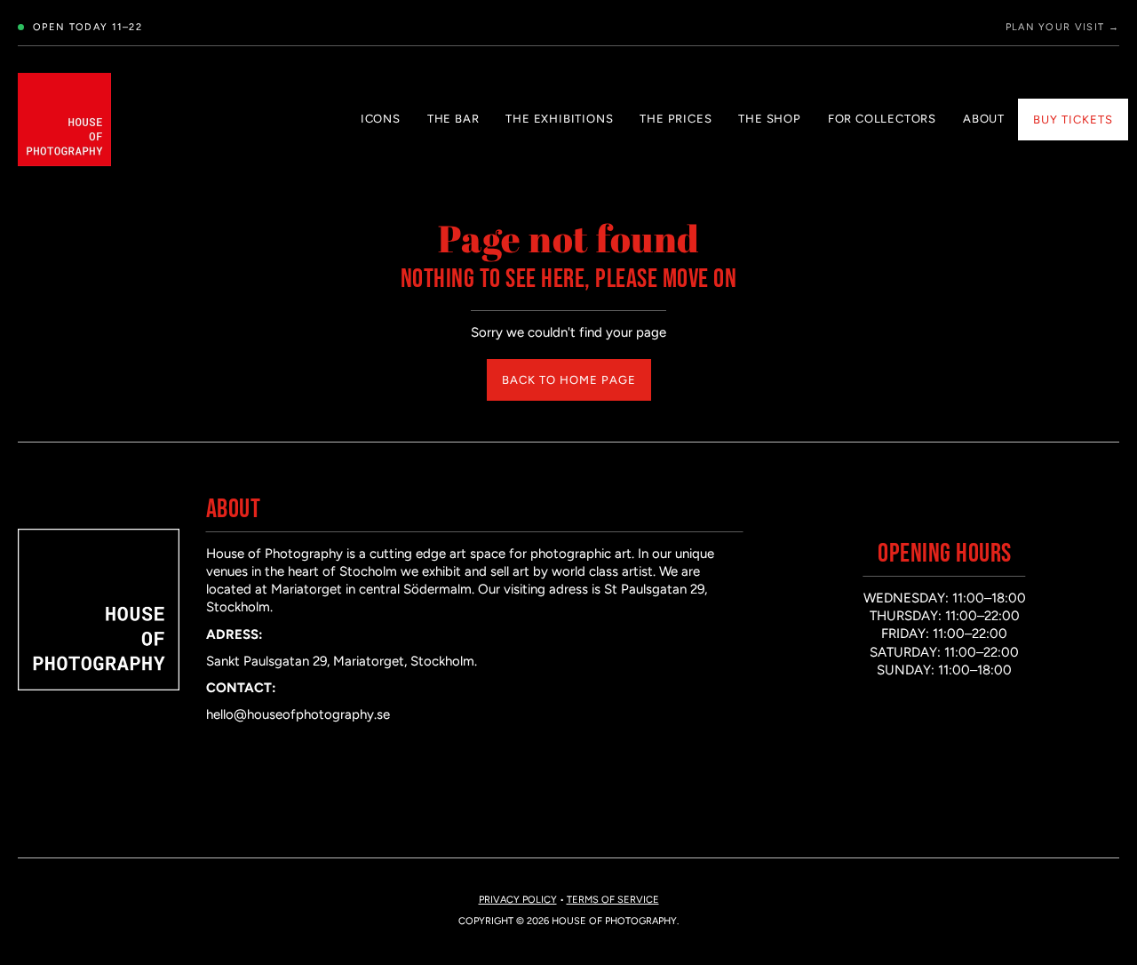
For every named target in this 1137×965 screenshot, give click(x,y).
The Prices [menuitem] (676, 118)
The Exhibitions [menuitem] (559, 118)
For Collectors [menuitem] (882, 118)
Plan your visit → (1062, 27)
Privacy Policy (518, 899)
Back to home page (569, 380)
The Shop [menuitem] (769, 118)
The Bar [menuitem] (453, 118)
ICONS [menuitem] (381, 118)
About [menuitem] (984, 118)
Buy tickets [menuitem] (1073, 119)
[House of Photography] (64, 119)
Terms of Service (613, 899)
